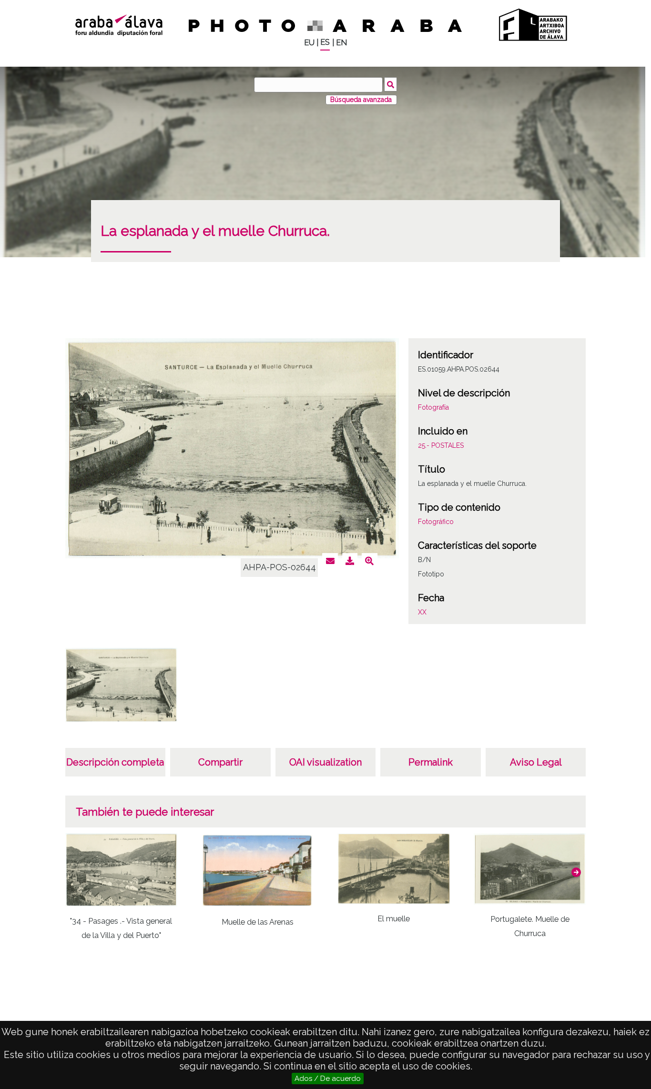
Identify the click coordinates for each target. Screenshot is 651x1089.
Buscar (390, 84)
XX (422, 612)
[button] (576, 872)
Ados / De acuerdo (328, 1078)
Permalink (430, 762)
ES (325, 42)
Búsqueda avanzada (361, 99)
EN (341, 42)
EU (309, 42)
